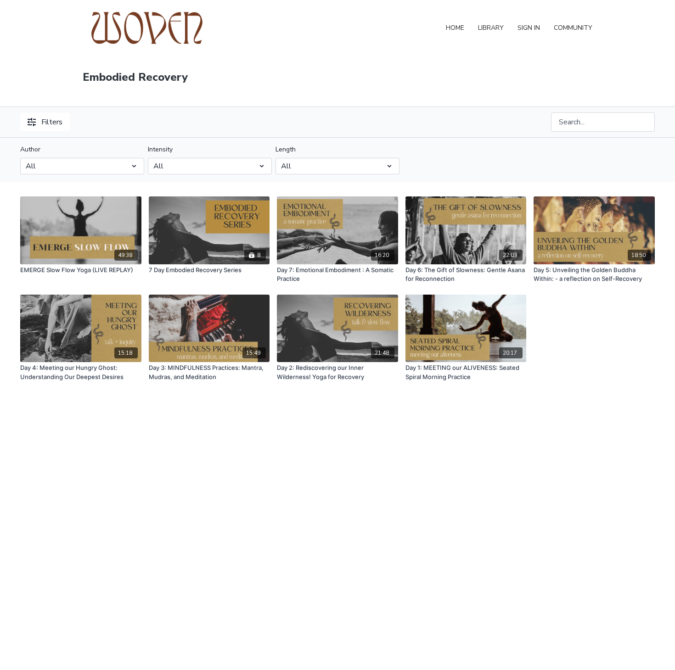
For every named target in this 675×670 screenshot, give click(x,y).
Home (455, 27)
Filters (51, 122)
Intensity (160, 149)
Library (491, 27)
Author (30, 149)
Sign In (529, 27)
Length (286, 149)
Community (573, 27)
